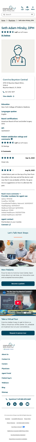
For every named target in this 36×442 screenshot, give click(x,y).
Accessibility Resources (17, 418)
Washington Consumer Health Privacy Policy (18, 430)
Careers (4, 364)
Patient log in (7, 378)
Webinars (5, 383)
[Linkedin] (15, 404)
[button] (31, 14)
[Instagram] (21, 404)
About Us (5, 354)
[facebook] (8, 404)
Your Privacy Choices (16, 426)
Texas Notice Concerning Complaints (18, 438)
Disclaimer (7, 418)
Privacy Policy (27, 418)
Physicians (5, 368)
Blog (3, 387)
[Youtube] (27, 404)
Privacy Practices (11, 422)
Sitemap (5, 392)
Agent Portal (6, 373)
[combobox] (18, 14)
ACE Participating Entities (23, 422)
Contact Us (6, 359)
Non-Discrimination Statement (18, 434)
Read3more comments (10, 194)
